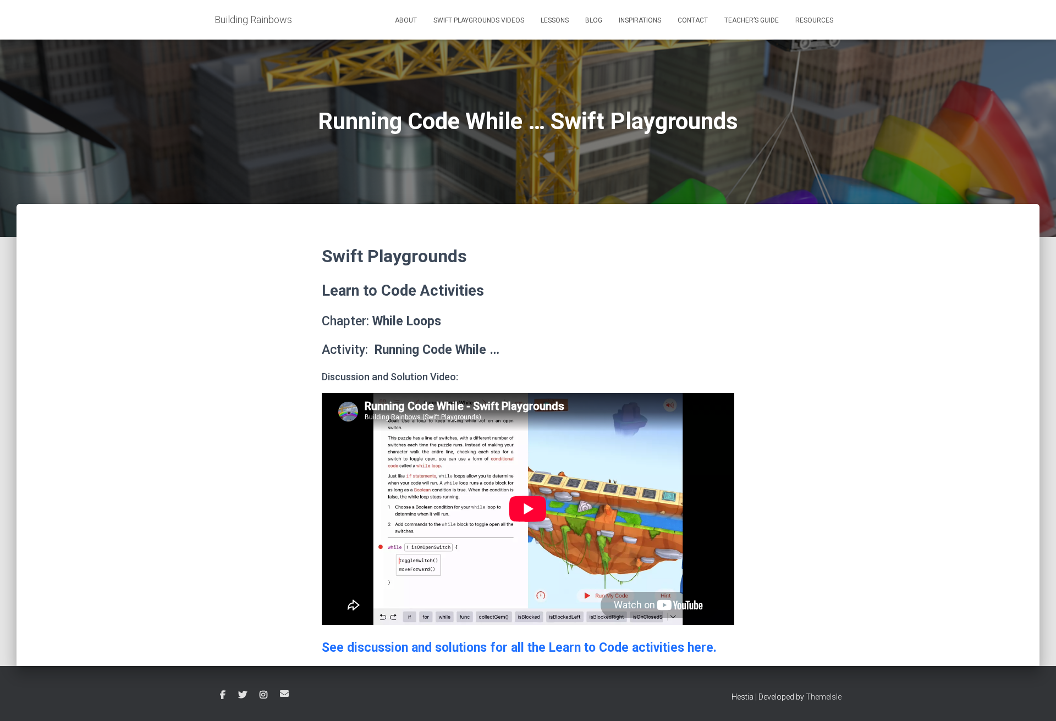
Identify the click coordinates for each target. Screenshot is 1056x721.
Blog (593, 20)
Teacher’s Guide (751, 20)
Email (284, 693)
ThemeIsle (824, 696)
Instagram (263, 695)
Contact (693, 20)
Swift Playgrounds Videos (478, 20)
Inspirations (640, 20)
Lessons (555, 20)
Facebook (223, 695)
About (406, 20)
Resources (814, 20)
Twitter (242, 695)
